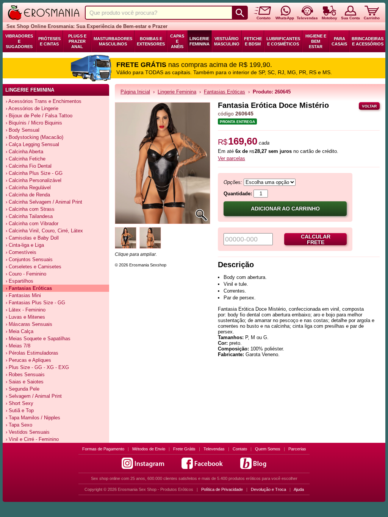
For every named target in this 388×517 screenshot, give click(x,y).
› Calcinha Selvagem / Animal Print (44, 202)
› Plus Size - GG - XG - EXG (37, 367)
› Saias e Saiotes (25, 382)
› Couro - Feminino (26, 274)
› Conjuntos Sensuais (29, 259)
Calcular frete (315, 239)
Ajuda (299, 489)
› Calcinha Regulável (28, 187)
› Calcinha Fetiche (25, 159)
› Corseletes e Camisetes (33, 266)
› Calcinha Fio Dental (29, 166)
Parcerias (297, 449)
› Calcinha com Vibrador (32, 223)
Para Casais (339, 41)
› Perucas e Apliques (28, 360)
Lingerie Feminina (199, 41)
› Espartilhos (19, 281)
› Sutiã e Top (20, 410)
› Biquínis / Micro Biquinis (34, 123)
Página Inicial (135, 92)
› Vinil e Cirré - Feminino (32, 439)
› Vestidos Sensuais (28, 432)
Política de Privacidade (222, 489)
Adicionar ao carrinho (285, 209)
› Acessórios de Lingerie (32, 108)
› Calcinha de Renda (28, 195)
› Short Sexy (19, 403)
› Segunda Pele (22, 389)
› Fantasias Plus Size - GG (35, 302)
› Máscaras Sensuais (29, 324)
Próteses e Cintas (49, 41)
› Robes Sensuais (25, 374)
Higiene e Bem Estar (315, 41)
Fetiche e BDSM (253, 41)
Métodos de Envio (148, 449)
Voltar (369, 106)
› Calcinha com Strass (30, 209)
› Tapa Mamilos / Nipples (33, 417)
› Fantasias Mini (23, 295)
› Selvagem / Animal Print (34, 396)
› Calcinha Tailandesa (29, 216)
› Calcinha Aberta (24, 151)
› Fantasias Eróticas (29, 288)
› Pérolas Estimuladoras (32, 353)
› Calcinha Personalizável (33, 180)
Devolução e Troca (268, 489)
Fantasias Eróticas (224, 92)
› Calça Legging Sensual (32, 144)
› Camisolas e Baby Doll (32, 238)
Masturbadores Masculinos (113, 41)
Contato (240, 449)
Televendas (214, 449)
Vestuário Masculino (226, 41)
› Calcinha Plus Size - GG (34, 173)
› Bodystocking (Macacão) (34, 137)
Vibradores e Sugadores (19, 41)
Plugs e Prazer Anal (77, 41)
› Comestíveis (21, 252)
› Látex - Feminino (25, 310)
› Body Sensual (22, 130)
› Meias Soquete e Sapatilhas (38, 338)
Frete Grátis (184, 449)
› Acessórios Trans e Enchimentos (43, 101)
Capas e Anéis (177, 41)
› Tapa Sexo (19, 425)
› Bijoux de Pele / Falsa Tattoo (39, 115)
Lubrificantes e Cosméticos (283, 41)
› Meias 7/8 (18, 346)
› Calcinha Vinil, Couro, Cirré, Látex (44, 231)
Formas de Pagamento (103, 449)
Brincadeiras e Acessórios (367, 41)
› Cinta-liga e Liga (25, 245)
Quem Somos (267, 449)
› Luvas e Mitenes (25, 317)
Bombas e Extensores (151, 41)
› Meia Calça (19, 331)
